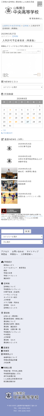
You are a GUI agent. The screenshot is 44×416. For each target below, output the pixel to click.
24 (10, 122)
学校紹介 (8, 262)
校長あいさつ (9, 265)
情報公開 (7, 368)
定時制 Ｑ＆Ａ (10, 305)
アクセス (5, 251)
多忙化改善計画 (10, 376)
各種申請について (10, 357)
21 (34, 118)
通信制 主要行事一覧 (12, 329)
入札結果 (7, 362)
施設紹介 (7, 278)
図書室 (6, 348)
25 (16, 122)
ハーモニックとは (10, 294)
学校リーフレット (10, 276)
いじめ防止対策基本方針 (13, 379)
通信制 (6, 313)
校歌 (5, 270)
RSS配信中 (8, 133)
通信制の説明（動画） (12, 324)
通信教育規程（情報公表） (14, 319)
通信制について (10, 321)
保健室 (6, 351)
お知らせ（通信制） (11, 316)
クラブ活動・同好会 (11, 302)
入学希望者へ (27, 254)
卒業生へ (14, 254)
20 (28, 118)
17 (10, 118)
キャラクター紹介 (10, 297)
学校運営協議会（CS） (13, 373)
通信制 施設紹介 (10, 327)
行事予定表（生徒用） (12, 292)
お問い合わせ (18, 251)
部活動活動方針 (10, 381)
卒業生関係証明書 (10, 360)
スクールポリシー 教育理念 (15, 268)
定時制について (10, 286)
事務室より (8, 354)
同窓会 (4, 254)
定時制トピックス (10, 308)
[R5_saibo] (22, 63)
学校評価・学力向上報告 (13, 371)
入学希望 (7, 300)
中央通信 (7, 334)
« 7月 (3, 130)
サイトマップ (33, 251)
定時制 (15, 36)
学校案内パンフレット (12, 289)
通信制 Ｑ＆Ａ (10, 340)
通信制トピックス (10, 342)
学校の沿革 (8, 273)
